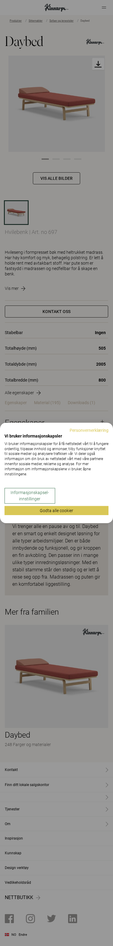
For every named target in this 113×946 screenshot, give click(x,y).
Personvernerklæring (89, 430)
